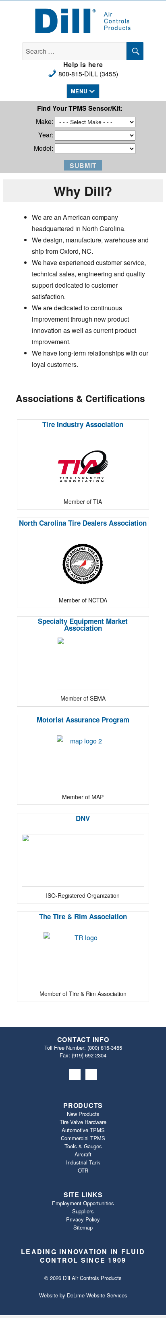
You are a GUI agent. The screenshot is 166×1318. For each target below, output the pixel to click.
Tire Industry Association (82, 424)
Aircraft (83, 1154)
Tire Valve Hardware (83, 1122)
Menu (79, 91)
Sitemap (83, 1227)
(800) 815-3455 (104, 1047)
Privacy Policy (83, 1219)
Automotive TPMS (83, 1130)
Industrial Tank (83, 1162)
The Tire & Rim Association (83, 916)
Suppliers (83, 1211)
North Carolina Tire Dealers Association (83, 523)
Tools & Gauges (83, 1146)
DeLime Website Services (97, 1295)
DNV (83, 818)
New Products (83, 1114)
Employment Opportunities (83, 1203)
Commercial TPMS (83, 1138)
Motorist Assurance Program (83, 719)
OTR (83, 1170)
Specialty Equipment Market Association (83, 624)
